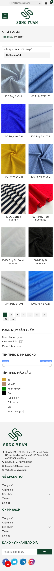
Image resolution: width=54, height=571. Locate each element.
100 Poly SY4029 (40, 136)
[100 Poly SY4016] (13, 119)
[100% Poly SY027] (41, 286)
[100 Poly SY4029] (41, 119)
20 (37, 314)
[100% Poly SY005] (13, 286)
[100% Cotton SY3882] (13, 199)
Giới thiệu (7, 489)
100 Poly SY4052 (40, 176)
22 (6, 319)
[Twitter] (14, 561)
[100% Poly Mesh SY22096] (41, 199)
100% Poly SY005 (13, 303)
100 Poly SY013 (13, 96)
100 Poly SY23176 (40, 96)
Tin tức (6, 498)
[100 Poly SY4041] (13, 159)
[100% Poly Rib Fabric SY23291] (13, 242)
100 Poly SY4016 (13, 136)
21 (44, 314)
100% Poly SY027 (40, 303)
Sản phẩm (7, 494)
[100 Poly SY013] (13, 78)
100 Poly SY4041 (13, 176)
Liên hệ (6, 502)
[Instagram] (31, 561)
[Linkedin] (23, 561)
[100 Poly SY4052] (41, 159)
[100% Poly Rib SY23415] (41, 242)
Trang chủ (7, 37)
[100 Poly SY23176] (41, 78)
